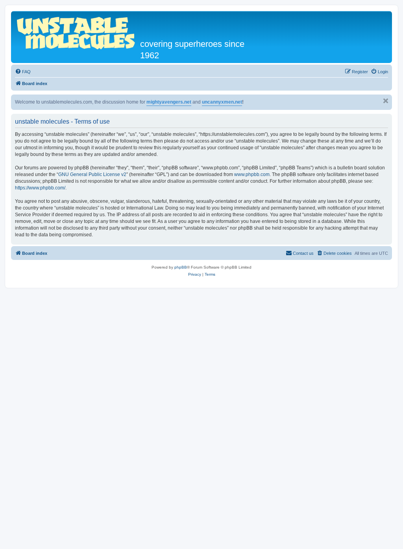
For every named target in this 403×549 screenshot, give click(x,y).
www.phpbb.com (252, 174)
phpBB (180, 267)
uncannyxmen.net (222, 102)
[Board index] (76, 32)
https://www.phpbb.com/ (40, 188)
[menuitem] (23, 71)
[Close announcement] (385, 100)
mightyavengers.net (168, 102)
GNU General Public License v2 (92, 174)
